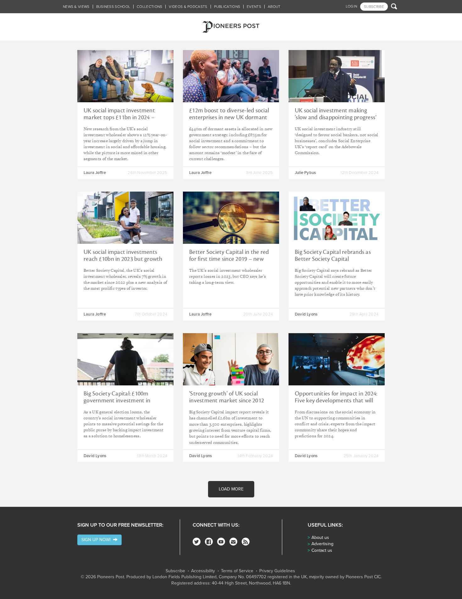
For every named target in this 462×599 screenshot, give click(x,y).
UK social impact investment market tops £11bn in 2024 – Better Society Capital (119, 117)
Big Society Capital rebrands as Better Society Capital (333, 255)
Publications (227, 6)
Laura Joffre (95, 172)
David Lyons (306, 314)
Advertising (322, 543)
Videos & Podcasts (188, 6)
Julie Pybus (305, 172)
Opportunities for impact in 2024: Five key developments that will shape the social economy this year (336, 404)
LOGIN (351, 6)
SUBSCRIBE (374, 6)
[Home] (231, 27)
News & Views (76, 6)
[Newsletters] (233, 542)
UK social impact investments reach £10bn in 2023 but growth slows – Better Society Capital (123, 259)
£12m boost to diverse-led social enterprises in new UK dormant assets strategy (229, 117)
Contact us (321, 550)
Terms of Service (237, 571)
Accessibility (203, 571)
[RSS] (246, 542)
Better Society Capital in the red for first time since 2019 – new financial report (229, 259)
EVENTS (254, 6)
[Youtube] (221, 542)
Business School (113, 6)
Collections (149, 6)
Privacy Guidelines (277, 571)
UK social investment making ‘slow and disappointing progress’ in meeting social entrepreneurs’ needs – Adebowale (336, 121)
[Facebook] (209, 542)
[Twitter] (197, 542)
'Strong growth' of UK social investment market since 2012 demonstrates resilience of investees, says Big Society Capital (230, 404)
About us (320, 537)
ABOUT (274, 6)
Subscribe (175, 571)
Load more (231, 489)
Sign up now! (97, 539)
